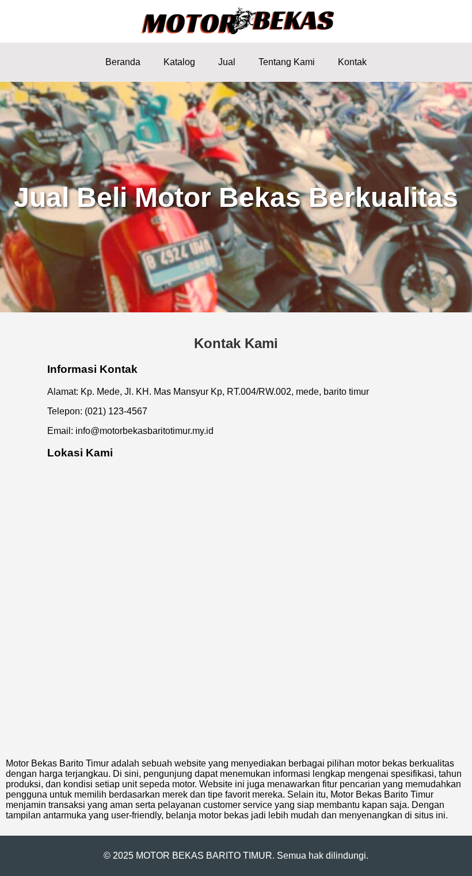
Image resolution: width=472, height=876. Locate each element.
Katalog (179, 62)
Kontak (352, 62)
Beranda (122, 62)
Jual (226, 62)
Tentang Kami (286, 62)
